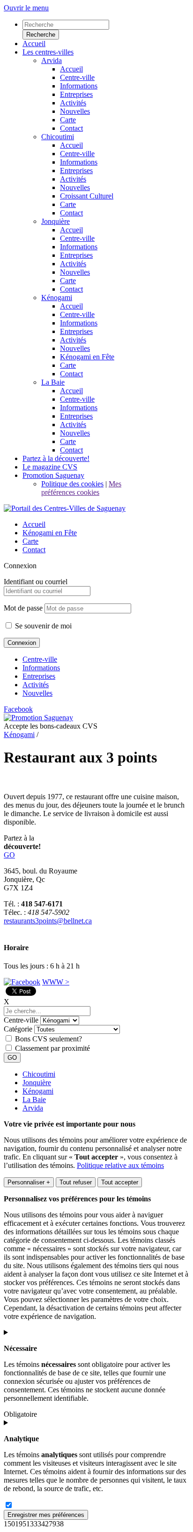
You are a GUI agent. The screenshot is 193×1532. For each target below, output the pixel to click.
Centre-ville (39, 659)
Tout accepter (119, 1182)
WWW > (55, 982)
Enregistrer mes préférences (45, 1514)
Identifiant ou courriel (35, 582)
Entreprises (38, 676)
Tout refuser (75, 1182)
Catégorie (18, 1029)
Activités (35, 685)
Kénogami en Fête (49, 533)
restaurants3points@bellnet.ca (48, 921)
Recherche (40, 34)
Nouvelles (37, 693)
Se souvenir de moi (42, 626)
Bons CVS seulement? (48, 1039)
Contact (33, 550)
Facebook (18, 709)
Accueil (33, 524)
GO (9, 855)
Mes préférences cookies (81, 488)
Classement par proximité (52, 1048)
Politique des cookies (72, 484)
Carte (30, 541)
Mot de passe (23, 608)
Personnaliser (28, 1182)
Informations (41, 668)
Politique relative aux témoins (120, 1165)
